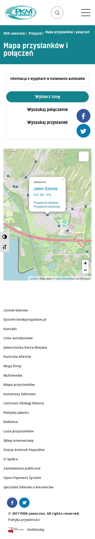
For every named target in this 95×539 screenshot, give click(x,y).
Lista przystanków (18, 431)
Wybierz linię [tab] (47, 96)
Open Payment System (22, 477)
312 (36, 195)
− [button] (85, 270)
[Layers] (84, 156)
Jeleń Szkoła (47, 188)
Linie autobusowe (18, 338)
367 (42, 195)
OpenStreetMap (65, 278)
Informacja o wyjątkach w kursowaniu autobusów (47, 79)
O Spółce (10, 459)
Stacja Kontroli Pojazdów (24, 449)
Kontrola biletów (17, 356)
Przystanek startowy (46, 202)
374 (48, 195)
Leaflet (33, 278)
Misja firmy (12, 366)
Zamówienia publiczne (22, 468)
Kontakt (10, 329)
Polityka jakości (16, 412)
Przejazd (35, 33)
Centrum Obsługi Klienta (23, 403)
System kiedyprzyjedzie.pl (24, 319)
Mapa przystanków (19, 384)
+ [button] (85, 263)
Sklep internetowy (18, 440)
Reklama (10, 422)
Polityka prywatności (24, 519)
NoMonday (35, 530)
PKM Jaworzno (14, 33)
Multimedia (12, 375)
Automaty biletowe (19, 394)
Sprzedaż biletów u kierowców (28, 487)
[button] (57, 12)
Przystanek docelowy (47, 206)
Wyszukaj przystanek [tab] (47, 122)
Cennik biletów (15, 310)
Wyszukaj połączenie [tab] (47, 109)
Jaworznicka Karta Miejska (25, 347)
